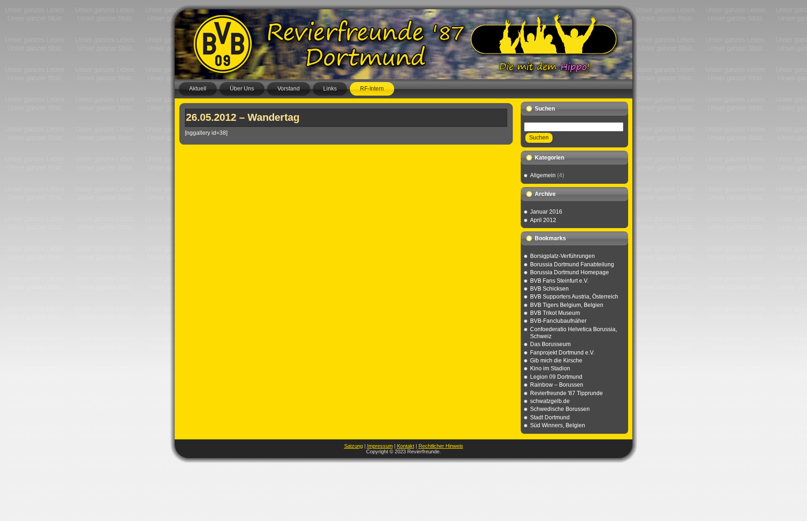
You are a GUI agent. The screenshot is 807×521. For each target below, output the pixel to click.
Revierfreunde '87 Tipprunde (566, 393)
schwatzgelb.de (550, 401)
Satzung (353, 446)
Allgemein (543, 175)
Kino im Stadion (550, 368)
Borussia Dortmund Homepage (569, 272)
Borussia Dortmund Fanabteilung (572, 264)
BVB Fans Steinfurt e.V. (559, 281)
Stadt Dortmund (550, 417)
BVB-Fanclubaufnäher (558, 321)
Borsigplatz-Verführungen (562, 256)
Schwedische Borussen (560, 409)
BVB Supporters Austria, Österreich (574, 296)
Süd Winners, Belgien (557, 425)
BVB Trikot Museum (555, 313)
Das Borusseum (550, 344)
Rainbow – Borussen (556, 385)
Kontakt (405, 446)
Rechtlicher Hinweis (440, 446)
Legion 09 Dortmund (556, 377)
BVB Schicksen (549, 288)
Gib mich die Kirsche (556, 360)
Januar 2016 (546, 211)
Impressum (380, 446)
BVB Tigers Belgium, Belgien (566, 305)
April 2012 (543, 220)
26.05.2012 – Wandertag (242, 117)
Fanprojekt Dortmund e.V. (562, 352)
